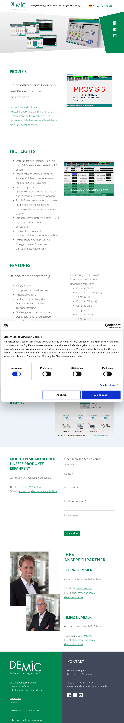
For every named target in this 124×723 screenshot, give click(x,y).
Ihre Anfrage (71, 515)
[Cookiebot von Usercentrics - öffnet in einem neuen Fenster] (107, 325)
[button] (68, 178)
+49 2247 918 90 (32, 487)
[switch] (46, 374)
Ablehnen (61, 395)
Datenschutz (16, 702)
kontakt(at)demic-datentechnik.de (38, 491)
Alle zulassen (101, 395)
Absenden (72, 533)
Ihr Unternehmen (75, 501)
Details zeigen (107, 385)
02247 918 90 (84, 588)
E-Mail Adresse (73, 487)
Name (68, 473)
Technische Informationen (27, 720)
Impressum (15, 698)
